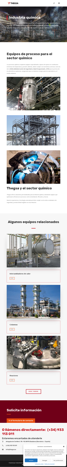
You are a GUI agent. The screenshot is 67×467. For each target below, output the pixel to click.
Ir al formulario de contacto (21, 420)
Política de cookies (39, 464)
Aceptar (31, 460)
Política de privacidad (49, 464)
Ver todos (33, 391)
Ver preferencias (58, 460)
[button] (64, 446)
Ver (12, 278)
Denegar (44, 460)
